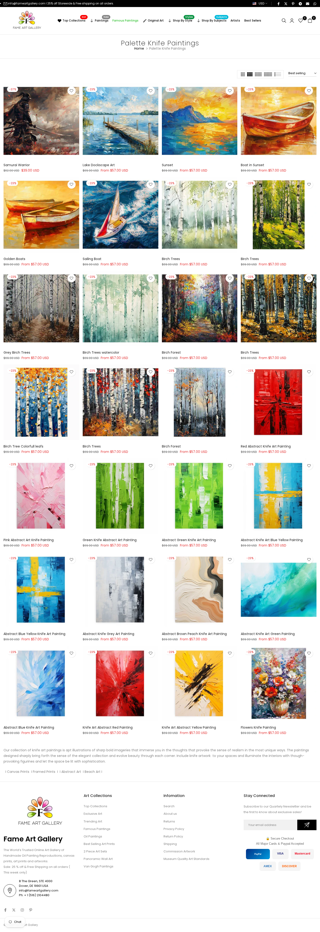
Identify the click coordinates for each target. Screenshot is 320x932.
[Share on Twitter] (285, 3)
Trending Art (93, 821)
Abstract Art (70, 771)
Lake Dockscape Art (99, 165)
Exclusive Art (93, 813)
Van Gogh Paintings (98, 866)
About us (170, 813)
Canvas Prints (18, 771)
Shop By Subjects (214, 19)
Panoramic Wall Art (98, 859)
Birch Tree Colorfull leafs (23, 446)
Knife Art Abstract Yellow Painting (189, 727)
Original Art (156, 20)
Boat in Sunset (252, 165)
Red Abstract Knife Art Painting (266, 446)
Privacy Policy (174, 829)
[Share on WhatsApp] (314, 3)
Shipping (170, 844)
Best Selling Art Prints (99, 844)
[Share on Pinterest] (293, 3)
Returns (169, 821)
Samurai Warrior (17, 165)
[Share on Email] (307, 3)
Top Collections (74, 19)
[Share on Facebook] (278, 3)
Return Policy (173, 836)
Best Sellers (252, 20)
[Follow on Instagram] (22, 910)
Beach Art (92, 771)
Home (139, 48)
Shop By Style (183, 19)
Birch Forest (171, 352)
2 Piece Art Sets (95, 851)
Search (169, 806)
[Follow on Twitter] (14, 910)
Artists (235, 20)
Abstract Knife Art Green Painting (268, 633)
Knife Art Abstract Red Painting (108, 727)
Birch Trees (171, 259)
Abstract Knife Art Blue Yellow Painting (272, 540)
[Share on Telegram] (300, 3)
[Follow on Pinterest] (31, 910)
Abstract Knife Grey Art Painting (108, 633)
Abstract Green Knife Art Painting (189, 540)
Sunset (167, 165)
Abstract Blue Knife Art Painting (29, 727)
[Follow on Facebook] (5, 910)
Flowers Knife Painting (258, 727)
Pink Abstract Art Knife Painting (29, 540)
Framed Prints (44, 771)
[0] (300, 20)
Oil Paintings (93, 836)
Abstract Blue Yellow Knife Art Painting (34, 633)
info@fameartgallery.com (26, 3)
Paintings (102, 19)
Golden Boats (14, 259)
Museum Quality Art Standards (186, 859)
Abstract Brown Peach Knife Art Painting (194, 633)
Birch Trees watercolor (101, 352)
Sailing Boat (92, 259)
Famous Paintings (125, 20)
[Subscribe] (306, 825)
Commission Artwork (179, 851)
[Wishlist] (71, 91)
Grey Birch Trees (17, 352)
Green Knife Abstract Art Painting (110, 540)
